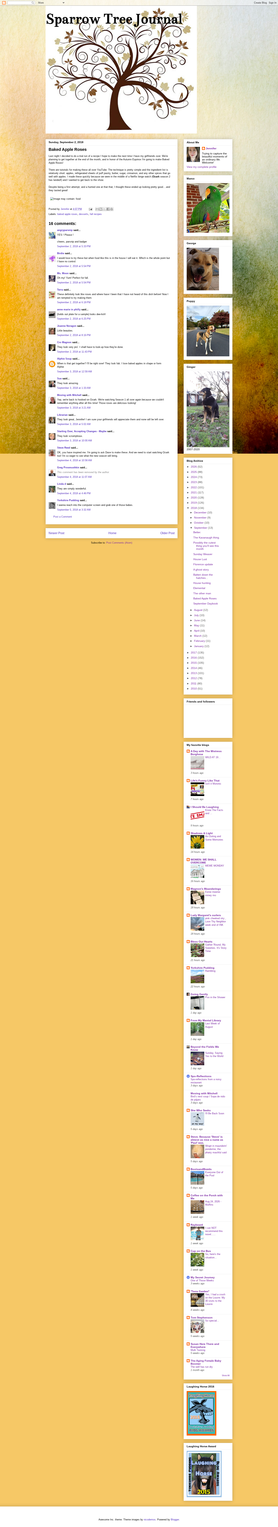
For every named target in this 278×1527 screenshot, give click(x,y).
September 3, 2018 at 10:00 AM (74, 440)
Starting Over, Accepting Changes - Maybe (81, 431)
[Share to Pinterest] (111, 209)
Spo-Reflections (201, 1076)
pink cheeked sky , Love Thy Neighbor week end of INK (215, 921)
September (201, 527)
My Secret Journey (203, 1277)
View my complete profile (202, 166)
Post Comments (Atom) (119, 542)
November (200, 517)
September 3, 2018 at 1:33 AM (74, 388)
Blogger (175, 1519)
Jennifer (211, 148)
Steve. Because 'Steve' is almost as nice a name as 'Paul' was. (207, 1139)
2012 (194, 678)
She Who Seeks (201, 1110)
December (200, 512)
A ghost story (201, 569)
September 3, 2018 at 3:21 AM (74, 407)
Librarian (62, 414)
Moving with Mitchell (69, 395)
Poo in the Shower (215, 997)
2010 (194, 688)
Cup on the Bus (201, 1250)
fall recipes (96, 214)
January (199, 646)
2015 (194, 662)
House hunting (202, 582)
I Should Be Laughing (205, 806)
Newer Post (56, 533)
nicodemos (150, 1519)
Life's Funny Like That (205, 780)
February (200, 640)
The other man (202, 593)
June (197, 620)
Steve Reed (63, 447)
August (198, 609)
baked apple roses (67, 214)
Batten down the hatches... (203, 576)
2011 (194, 683)
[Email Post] (90, 209)
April (197, 630)
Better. (197, 532)
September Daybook (205, 603)
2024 (194, 477)
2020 (194, 497)
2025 (194, 471)
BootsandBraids (201, 1169)
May (197, 625)
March (198, 635)
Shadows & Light (202, 833)
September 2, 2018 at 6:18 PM (74, 302)
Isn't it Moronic (213, 783)
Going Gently (199, 994)
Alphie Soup (64, 358)
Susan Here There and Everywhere (205, 1345)
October (199, 522)
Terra (60, 289)
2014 (194, 668)
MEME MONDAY (214, 865)
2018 (194, 507)
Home (112, 533)
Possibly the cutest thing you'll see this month (206, 546)
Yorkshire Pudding (68, 500)
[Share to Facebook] (108, 209)
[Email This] (97, 209)
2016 (194, 657)
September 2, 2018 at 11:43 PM (74, 351)
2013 (194, 673)
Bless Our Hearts (201, 941)
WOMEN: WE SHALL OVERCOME (204, 861)
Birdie (60, 253)
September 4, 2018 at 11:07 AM (74, 477)
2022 (194, 487)
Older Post (167, 533)
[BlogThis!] (101, 209)
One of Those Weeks (202, 1280)
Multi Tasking (198, 1350)
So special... (212, 1320)
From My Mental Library (206, 1020)
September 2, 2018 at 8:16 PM (74, 335)
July (197, 615)
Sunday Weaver (202, 554)
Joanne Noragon (66, 325)
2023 (194, 482)
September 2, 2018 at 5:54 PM (74, 266)
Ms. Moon (63, 273)
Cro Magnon (64, 342)
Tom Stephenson (202, 1317)
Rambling (210, 970)
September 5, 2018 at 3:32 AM (74, 509)
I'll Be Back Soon (214, 1113)
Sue (59, 378)
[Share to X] (104, 209)
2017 (194, 652)
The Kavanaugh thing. (206, 537)
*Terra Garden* (200, 1291)
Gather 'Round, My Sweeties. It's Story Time (216, 948)
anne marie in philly (69, 309)
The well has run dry (202, 1366)
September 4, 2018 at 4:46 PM (74, 493)
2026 (194, 466)
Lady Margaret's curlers (206, 915)
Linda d (61, 483)
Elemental (199, 588)
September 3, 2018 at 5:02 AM (74, 424)
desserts (83, 214)
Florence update (203, 564)
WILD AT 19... (213, 757)
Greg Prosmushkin (68, 467)
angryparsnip (65, 230)
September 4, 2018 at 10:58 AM (74, 460)
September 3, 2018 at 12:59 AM (74, 371)
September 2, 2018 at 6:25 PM (74, 318)
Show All (225, 1375)
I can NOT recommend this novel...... (214, 1231)
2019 (194, 502)
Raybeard (197, 1224)
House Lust (200, 559)
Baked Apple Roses (205, 598)
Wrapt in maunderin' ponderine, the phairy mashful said (216, 1149)
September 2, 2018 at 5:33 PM (74, 246)
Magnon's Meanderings (206, 888)
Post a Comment (62, 516)
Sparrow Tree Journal (114, 18)
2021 (194, 492)
